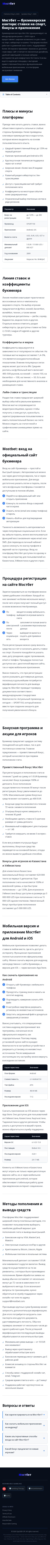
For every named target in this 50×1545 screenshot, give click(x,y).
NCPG (7, 1495)
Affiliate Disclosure (8, 1517)
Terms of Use (7, 1514)
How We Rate (7, 1520)
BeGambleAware (35, 1488)
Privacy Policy (7, 1510)
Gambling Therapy (16, 1488)
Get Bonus (10, 79)
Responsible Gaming (9, 1524)
